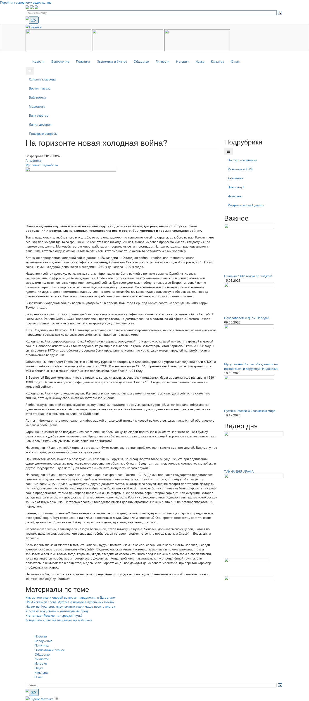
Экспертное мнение (242, 160)
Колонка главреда (42, 79)
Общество (141, 61)
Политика (83, 61)
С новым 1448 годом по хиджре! (248, 276)
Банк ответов (38, 115)
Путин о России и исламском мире (250, 410)
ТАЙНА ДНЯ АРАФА (239, 471)
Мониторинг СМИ (241, 169)
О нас (235, 61)
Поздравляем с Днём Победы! (246, 317)
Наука (199, 61)
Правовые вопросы (43, 133)
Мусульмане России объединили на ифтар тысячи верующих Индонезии (251, 366)
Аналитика (33, 160)
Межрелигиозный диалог (246, 205)
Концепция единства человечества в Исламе (59, 620)
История (182, 61)
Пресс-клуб (236, 187)
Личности (162, 61)
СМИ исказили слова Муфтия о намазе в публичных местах (70, 602)
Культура (217, 61)
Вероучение (60, 61)
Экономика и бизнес (112, 61)
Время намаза (39, 88)
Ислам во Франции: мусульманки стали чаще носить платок (70, 606)
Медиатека (37, 106)
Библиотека (37, 97)
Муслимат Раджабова (42, 165)
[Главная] (35, 26)
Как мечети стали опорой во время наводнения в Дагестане (70, 597)
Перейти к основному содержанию (26, 2)
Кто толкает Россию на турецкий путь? (54, 615)
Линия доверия (40, 124)
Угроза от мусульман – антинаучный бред (57, 611)
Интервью (235, 196)
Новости (38, 61)
